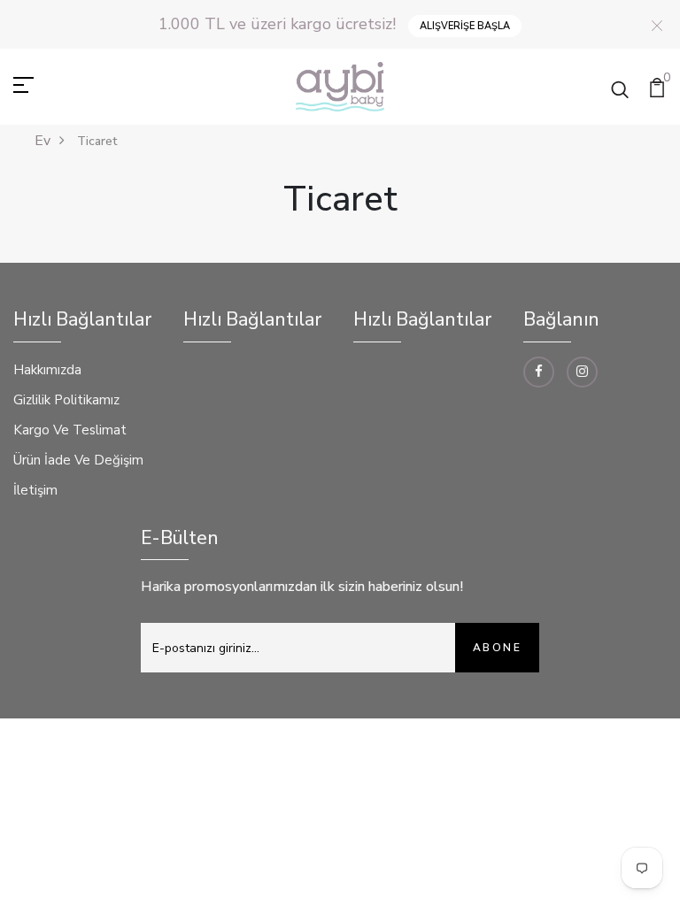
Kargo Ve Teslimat (70, 430)
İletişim (35, 490)
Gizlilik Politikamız (66, 400)
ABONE (497, 648)
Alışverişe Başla (465, 26)
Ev (42, 140)
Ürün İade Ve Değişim (78, 460)
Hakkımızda (47, 370)
